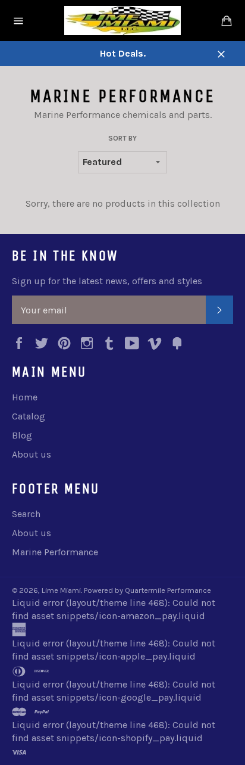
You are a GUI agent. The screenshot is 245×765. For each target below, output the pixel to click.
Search (26, 514)
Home (24, 397)
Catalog (28, 416)
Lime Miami (61, 590)
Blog (22, 435)
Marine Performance (55, 552)
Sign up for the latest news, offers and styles (107, 281)
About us (31, 454)
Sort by (122, 138)
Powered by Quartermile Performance (147, 590)
